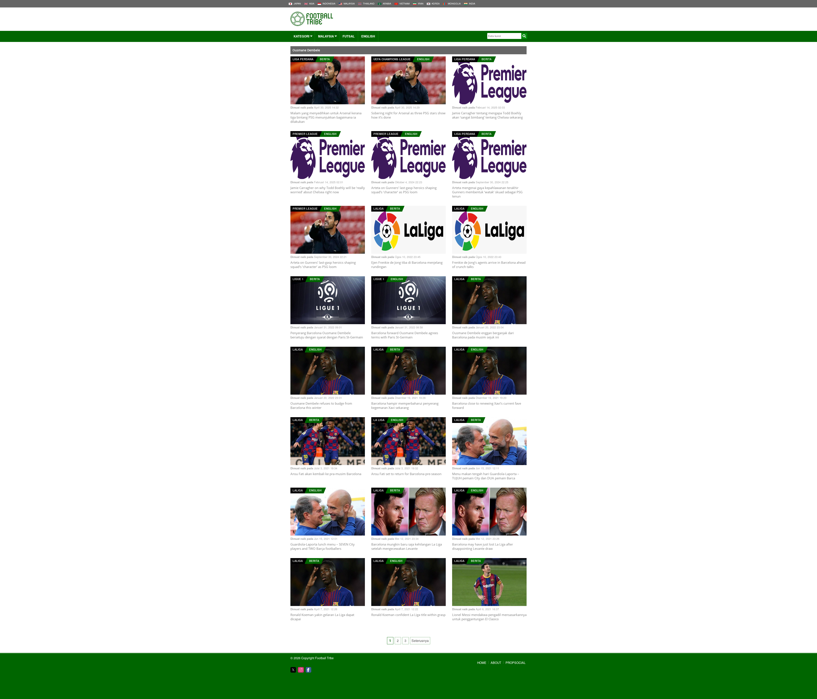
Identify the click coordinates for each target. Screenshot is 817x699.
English (368, 36)
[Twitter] (293, 670)
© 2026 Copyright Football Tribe (312, 658)
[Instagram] (301, 670)
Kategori (301, 36)
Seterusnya (420, 640)
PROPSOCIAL (516, 662)
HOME (481, 662)
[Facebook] (308, 670)
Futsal (349, 36)
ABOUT (496, 662)
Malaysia (326, 36)
